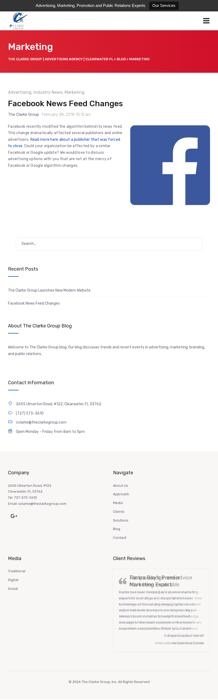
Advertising (19, 92)
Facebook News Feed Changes (65, 103)
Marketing (75, 92)
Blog (116, 529)
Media (118, 503)
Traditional (16, 571)
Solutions (120, 520)
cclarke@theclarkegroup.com (42, 504)
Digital (13, 580)
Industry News (47, 92)
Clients (118, 512)
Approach (121, 494)
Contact (119, 538)
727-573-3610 (25, 498)
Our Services (163, 5)
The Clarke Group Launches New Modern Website (49, 290)
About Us (120, 486)
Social (13, 589)
